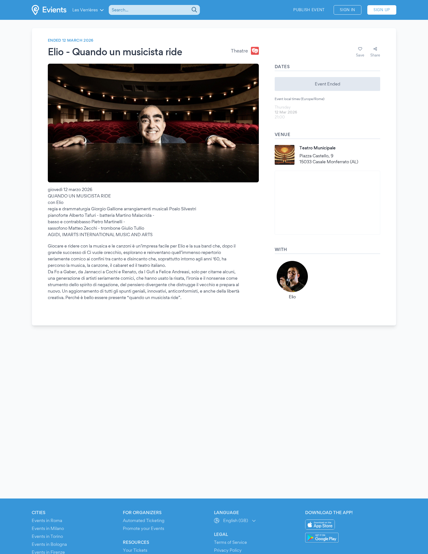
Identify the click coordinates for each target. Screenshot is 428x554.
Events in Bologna (49, 544)
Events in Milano (48, 528)
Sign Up (382, 9)
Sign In (347, 9)
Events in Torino (47, 536)
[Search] (194, 10)
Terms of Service (230, 542)
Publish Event (309, 9)
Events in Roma (47, 520)
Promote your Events (143, 528)
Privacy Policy (228, 550)
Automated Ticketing (143, 520)
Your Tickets (135, 550)
